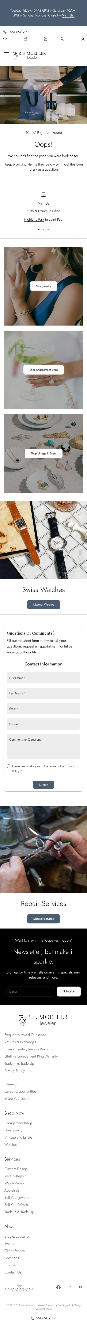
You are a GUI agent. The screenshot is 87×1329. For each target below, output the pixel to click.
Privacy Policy (14, 1070)
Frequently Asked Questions (25, 1034)
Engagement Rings (18, 1123)
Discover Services (43, 919)
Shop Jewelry (43, 286)
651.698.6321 (20, 32)
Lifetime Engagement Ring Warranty (31, 1056)
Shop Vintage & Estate (43, 453)
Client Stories (14, 1250)
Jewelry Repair (15, 1176)
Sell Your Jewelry (16, 1197)
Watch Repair (14, 1183)
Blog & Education (17, 1236)
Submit (43, 785)
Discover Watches (43, 605)
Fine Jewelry (13, 1130)
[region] (43, 207)
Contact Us (12, 1272)
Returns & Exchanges (20, 1042)
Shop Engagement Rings (44, 370)
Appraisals (12, 1190)
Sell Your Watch (16, 1204)
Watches (10, 1144)
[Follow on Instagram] (69, 1287)
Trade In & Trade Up (19, 1063)
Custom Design (16, 1168)
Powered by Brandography (59, 1305)
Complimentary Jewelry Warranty (28, 1049)
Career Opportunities (20, 1091)
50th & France (37, 211)
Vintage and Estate (18, 1137)
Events (9, 1243)
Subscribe (69, 991)
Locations (11, 1258)
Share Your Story (16, 1098)
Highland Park (34, 219)
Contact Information (43, 664)
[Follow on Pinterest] (80, 1287)
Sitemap (10, 1084)
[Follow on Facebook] (58, 1287)
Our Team (11, 1265)
